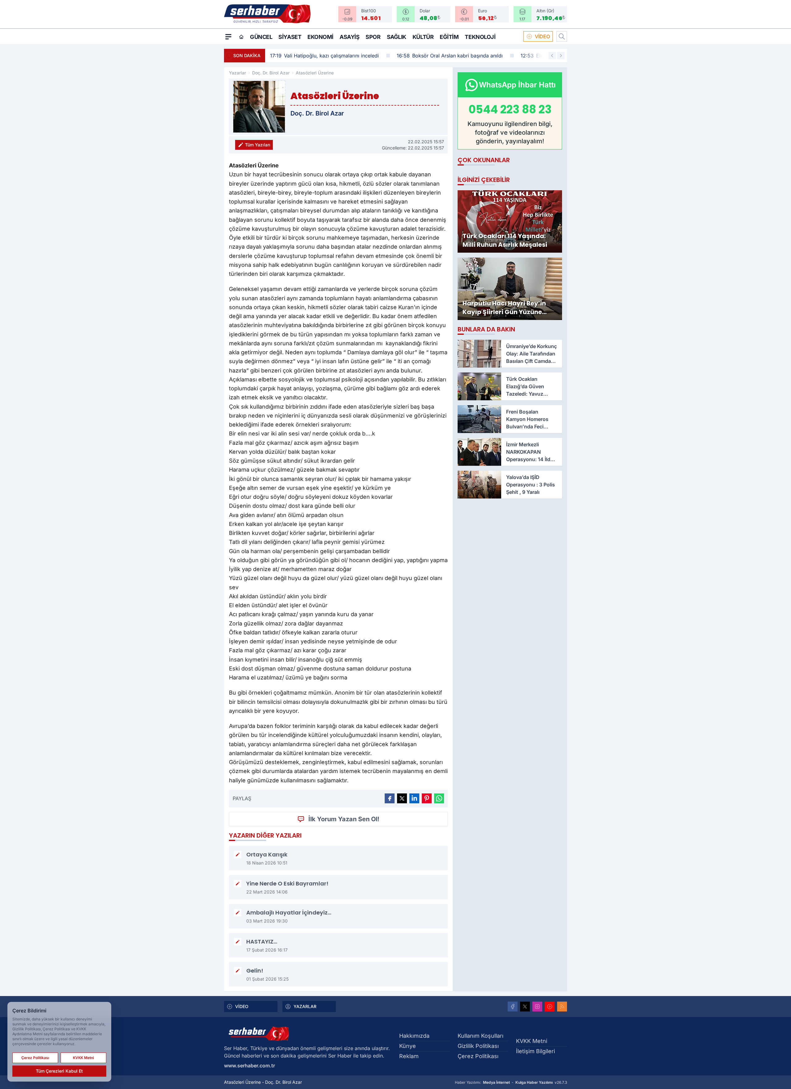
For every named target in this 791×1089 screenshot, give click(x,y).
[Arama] (561, 36)
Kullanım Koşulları (480, 1035)
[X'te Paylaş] (402, 798)
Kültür (423, 37)
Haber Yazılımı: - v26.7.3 (511, 1082)
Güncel (261, 37)
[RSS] (562, 1006)
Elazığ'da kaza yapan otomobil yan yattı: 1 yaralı (476, 56)
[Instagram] (537, 1006)
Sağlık (396, 37)
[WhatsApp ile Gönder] (439, 798)
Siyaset (289, 37)
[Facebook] (513, 1006)
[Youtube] (550, 1006)
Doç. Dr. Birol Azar (271, 72)
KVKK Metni (531, 1041)
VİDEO (542, 36)
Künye (407, 1046)
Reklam (409, 1056)
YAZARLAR (305, 1006)
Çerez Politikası (478, 1056)
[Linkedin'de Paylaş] (414, 798)
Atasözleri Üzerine (315, 72)
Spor (373, 37)
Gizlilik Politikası (478, 1046)
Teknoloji (480, 37)
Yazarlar (237, 72)
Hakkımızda (414, 1035)
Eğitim (449, 37)
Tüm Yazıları (257, 144)
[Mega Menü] (228, 36)
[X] (525, 1006)
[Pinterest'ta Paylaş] (427, 798)
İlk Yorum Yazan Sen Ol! (343, 819)
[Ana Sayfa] (241, 37)
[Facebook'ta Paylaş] (390, 798)
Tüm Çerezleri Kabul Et (59, 1071)
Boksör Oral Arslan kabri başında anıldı (341, 56)
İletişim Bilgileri (535, 1051)
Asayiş (349, 37)
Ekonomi (320, 37)
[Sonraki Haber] (561, 55)
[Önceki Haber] (552, 55)
